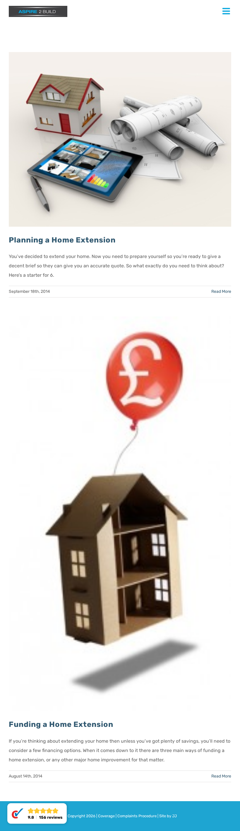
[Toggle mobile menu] (226, 11)
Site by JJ (168, 816)
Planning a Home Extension (62, 239)
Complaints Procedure (137, 816)
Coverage (106, 816)
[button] (37, 813)
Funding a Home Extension (61, 724)
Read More (221, 291)
